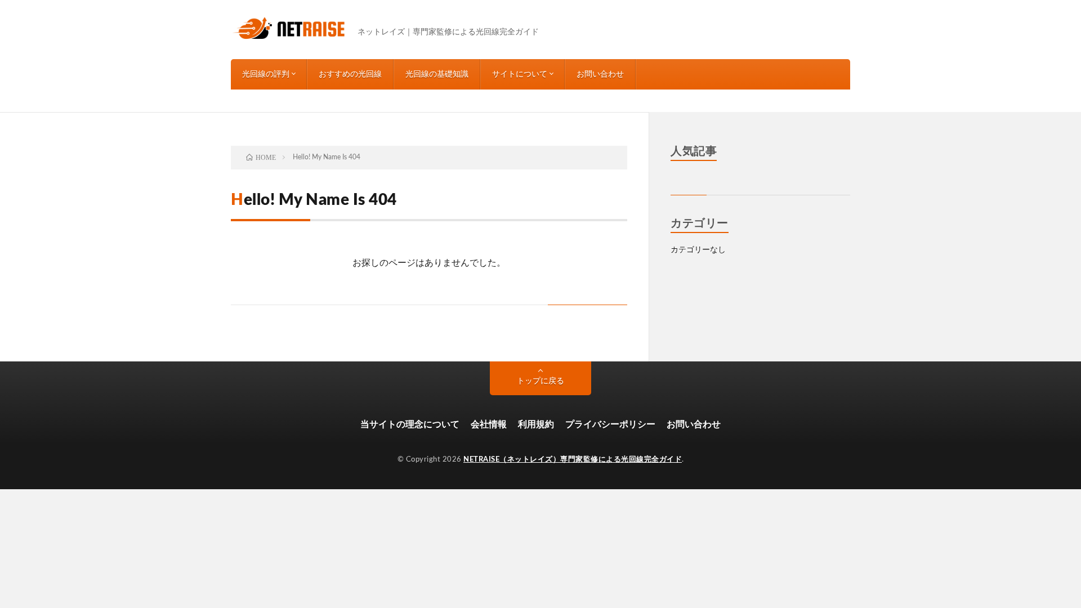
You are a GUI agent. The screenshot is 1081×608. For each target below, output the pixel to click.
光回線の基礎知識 (436, 74)
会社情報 (489, 424)
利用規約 (536, 424)
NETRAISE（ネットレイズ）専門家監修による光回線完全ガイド (572, 459)
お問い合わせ (600, 74)
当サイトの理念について (409, 424)
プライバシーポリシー (610, 424)
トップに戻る (540, 381)
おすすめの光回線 (350, 74)
